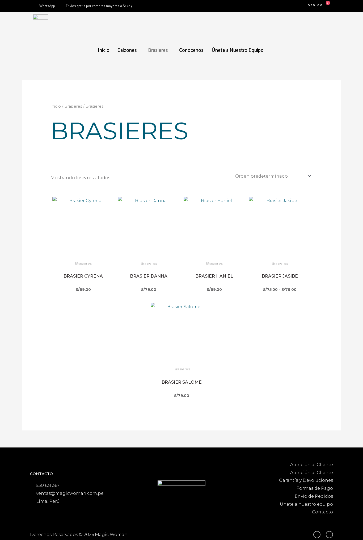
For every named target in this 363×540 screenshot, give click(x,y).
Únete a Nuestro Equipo (238, 49)
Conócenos (191, 49)
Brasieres (158, 49)
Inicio (103, 49)
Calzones (127, 49)
